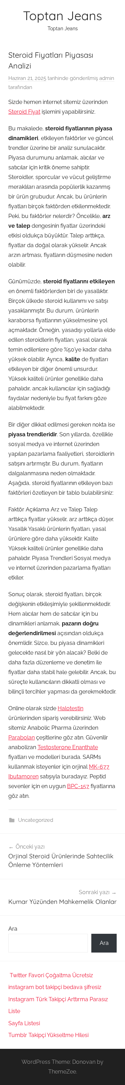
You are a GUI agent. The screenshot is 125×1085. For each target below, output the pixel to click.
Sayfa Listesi (24, 1023)
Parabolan (21, 737)
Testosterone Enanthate (68, 747)
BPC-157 (78, 786)
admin (106, 78)
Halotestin (70, 708)
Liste (14, 1011)
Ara (12, 928)
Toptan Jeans (62, 15)
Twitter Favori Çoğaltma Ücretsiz (51, 975)
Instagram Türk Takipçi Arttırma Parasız (58, 999)
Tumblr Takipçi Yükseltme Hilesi (48, 1035)
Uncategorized (35, 820)
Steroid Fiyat (24, 111)
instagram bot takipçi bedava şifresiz (54, 987)
